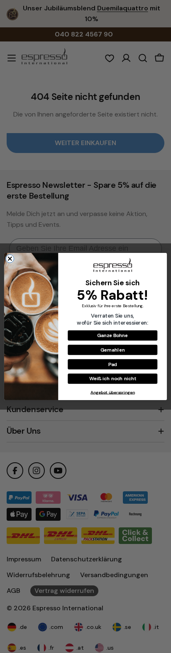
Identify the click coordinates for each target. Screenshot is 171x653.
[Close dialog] (10, 259)
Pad (112, 364)
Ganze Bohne (112, 335)
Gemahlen (112, 350)
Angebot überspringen (112, 392)
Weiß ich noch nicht (113, 378)
